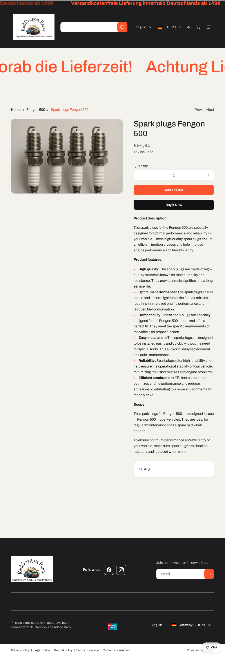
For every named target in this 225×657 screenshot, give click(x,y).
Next (210, 109)
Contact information (116, 650)
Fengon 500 (35, 109)
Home (16, 109)
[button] (209, 27)
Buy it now (173, 205)
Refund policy (63, 650)
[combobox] (94, 27)
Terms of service (87, 650)
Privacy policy (20, 650)
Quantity (141, 166)
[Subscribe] (209, 574)
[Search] (122, 27)
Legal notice (41, 650)
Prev (198, 109)
